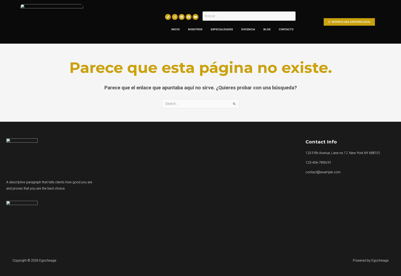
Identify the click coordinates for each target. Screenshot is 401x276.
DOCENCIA (248, 29)
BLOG (266, 29)
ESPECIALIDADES (222, 29)
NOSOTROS (195, 29)
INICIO (175, 29)
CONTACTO (286, 29)
